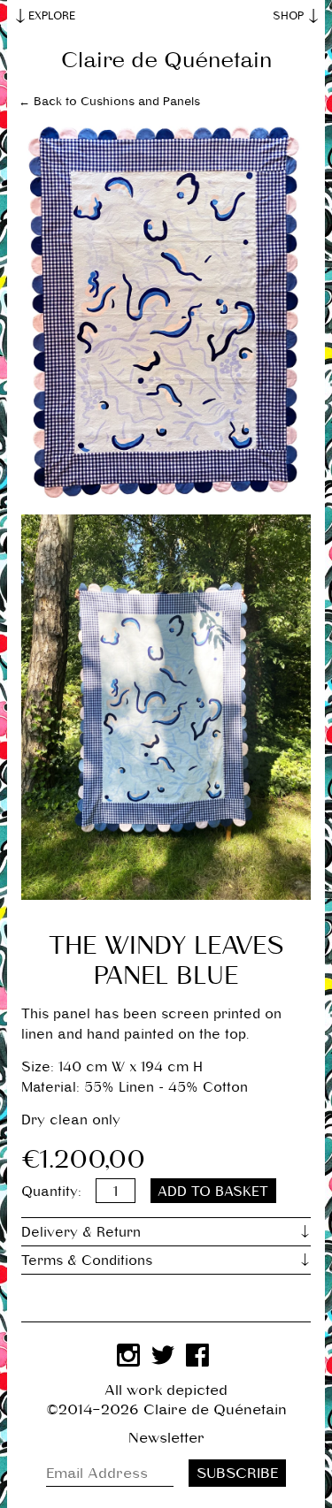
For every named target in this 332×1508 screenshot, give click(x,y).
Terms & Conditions (86, 1260)
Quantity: (51, 1191)
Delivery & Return (81, 1231)
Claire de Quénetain (166, 60)
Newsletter (166, 1438)
